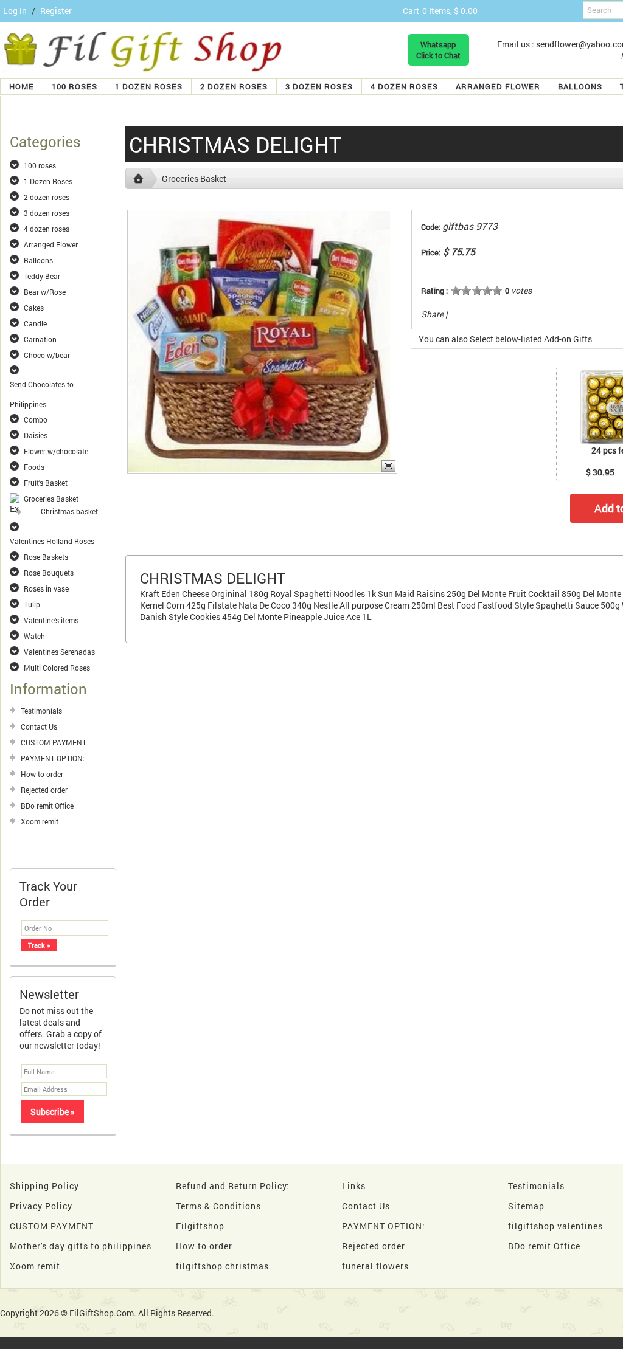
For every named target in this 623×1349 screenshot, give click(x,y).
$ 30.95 (600, 472)
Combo (35, 419)
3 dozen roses (319, 86)
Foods (34, 467)
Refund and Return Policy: (233, 1186)
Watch (34, 636)
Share (432, 314)
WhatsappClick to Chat (438, 50)
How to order (42, 774)
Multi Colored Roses (57, 667)
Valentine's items (51, 620)
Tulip (32, 604)
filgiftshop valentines (555, 1226)
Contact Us (39, 726)
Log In (15, 10)
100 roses (74, 86)
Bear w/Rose (45, 292)
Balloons (580, 86)
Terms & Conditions (218, 1206)
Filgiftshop (200, 1226)
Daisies (35, 435)
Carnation (40, 339)
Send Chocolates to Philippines (42, 384)
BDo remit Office (47, 805)
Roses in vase (46, 588)
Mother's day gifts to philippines (80, 1246)
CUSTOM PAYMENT (53, 742)
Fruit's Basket (46, 483)
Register (56, 10)
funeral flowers (375, 1266)
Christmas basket (69, 511)
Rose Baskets (46, 557)
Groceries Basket (51, 498)
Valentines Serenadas (59, 652)
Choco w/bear (47, 355)
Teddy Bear (42, 276)
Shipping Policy (44, 1186)
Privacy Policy (41, 1206)
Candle (35, 323)
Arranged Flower (498, 86)
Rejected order (44, 790)
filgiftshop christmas (222, 1266)
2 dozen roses (234, 86)
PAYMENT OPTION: (53, 758)
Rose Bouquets (49, 573)
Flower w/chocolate (56, 451)
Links (354, 1186)
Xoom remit (39, 821)
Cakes (34, 307)
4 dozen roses (404, 86)
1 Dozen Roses (149, 86)
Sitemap (526, 1206)
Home (21, 86)
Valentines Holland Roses (52, 541)
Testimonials (41, 711)
